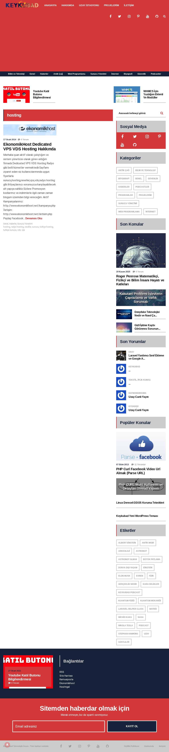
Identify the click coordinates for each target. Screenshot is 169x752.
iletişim (162, 746)
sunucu (35, 227)
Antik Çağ (58, 74)
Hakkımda (149, 746)
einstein (147, 567)
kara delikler (151, 584)
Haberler (44, 74)
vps (23, 230)
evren (139, 576)
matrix (153, 609)
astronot (141, 551)
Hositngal (65, 687)
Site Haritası (66, 675)
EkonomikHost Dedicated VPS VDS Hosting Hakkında (29, 146)
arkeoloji (124, 551)
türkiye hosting (46, 227)
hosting (6, 227)
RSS (62, 672)
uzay (146, 634)
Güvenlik (141, 74)
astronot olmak (127, 559)
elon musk (124, 576)
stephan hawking (128, 634)
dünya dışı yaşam (127, 567)
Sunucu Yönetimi (98, 74)
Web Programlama (76, 74)
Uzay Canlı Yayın (139, 396)
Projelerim (145, 195)
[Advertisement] (84, 46)
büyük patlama (151, 559)
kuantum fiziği (126, 601)
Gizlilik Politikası (131, 746)
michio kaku (125, 617)
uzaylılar (123, 642)
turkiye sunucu (10, 230)
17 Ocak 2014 (9, 139)
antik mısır (148, 543)
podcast (144, 625)
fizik (151, 576)
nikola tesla (125, 625)
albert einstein (127, 543)
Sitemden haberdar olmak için (84, 708)
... (129, 370)
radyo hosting (17, 227)
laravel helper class (130, 609)
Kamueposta (66, 679)
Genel (32, 74)
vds (19, 230)
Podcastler (156, 74)
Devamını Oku (33, 218)
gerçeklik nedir (127, 584)
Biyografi (128, 74)
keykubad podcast (129, 592)
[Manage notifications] (7, 744)
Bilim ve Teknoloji (16, 74)
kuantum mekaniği (150, 601)
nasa (141, 617)
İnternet (115, 74)
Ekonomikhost (67, 683)
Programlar (125, 195)
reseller (28, 227)
